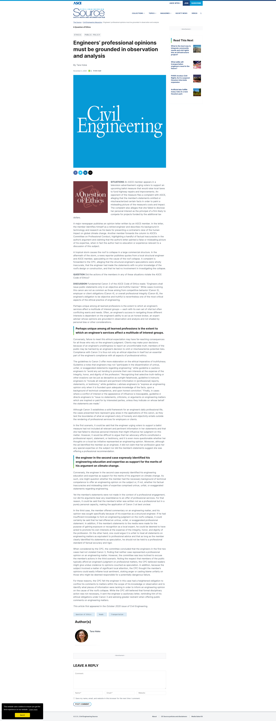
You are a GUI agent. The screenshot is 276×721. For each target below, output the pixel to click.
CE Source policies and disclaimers (174, 716)
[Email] (90, 173)
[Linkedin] (85, 173)
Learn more (33, 709)
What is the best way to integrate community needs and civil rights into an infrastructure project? (181, 50)
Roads (101, 614)
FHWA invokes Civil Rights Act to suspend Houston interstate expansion (180, 79)
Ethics (77, 35)
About (154, 716)
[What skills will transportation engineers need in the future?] (197, 65)
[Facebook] (75, 173)
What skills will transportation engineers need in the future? (180, 65)
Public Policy (92, 35)
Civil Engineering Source (88, 716)
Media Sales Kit (197, 716)
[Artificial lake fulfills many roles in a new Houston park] (197, 92)
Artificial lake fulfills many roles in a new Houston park (179, 91)
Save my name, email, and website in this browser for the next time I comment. (108, 698)
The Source (77, 22)
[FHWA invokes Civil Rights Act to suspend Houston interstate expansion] (197, 78)
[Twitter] (80, 173)
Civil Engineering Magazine (92, 22)
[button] (201, 13)
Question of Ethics (83, 614)
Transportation (117, 614)
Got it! (22, 715)
